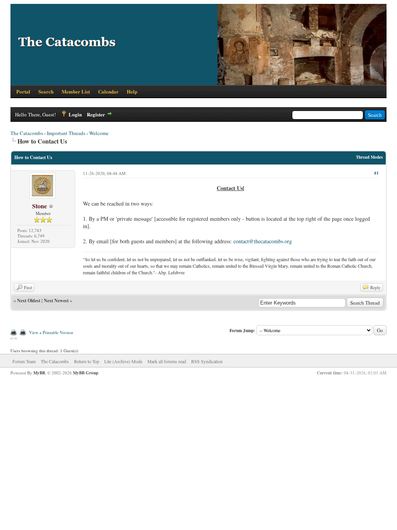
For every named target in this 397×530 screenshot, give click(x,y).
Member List (76, 91)
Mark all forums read (166, 361)
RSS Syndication (207, 361)
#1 (376, 173)
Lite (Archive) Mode (123, 361)
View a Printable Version (51, 332)
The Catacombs (26, 133)
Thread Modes (369, 157)
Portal (23, 91)
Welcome (99, 133)
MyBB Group (85, 373)
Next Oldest (28, 300)
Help (132, 91)
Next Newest (56, 300)
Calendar (108, 91)
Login (75, 114)
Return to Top (86, 361)
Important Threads (66, 133)
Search (46, 91)
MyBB (39, 373)
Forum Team (24, 361)
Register (96, 114)
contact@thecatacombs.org (262, 241)
